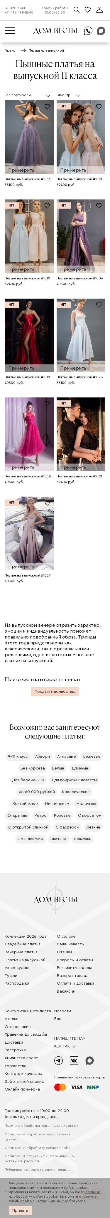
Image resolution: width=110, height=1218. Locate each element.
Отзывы (64, 952)
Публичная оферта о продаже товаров (38, 1169)
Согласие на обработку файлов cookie (38, 1148)
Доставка (14, 1042)
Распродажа (17, 983)
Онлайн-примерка (22, 1089)
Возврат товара (73, 976)
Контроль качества (23, 1074)
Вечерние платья (21, 952)
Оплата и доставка (75, 983)
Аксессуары (17, 968)
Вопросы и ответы (75, 960)
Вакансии (66, 991)
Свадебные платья (22, 944)
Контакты (65, 1046)
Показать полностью (55, 692)
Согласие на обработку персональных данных (37, 1136)
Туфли (11, 976)
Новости (62, 1011)
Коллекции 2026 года (26, 936)
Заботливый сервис (24, 1082)
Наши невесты (70, 944)
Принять (20, 1211)
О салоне (66, 936)
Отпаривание (18, 1027)
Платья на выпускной (25, 960)
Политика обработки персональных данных (41, 1125)
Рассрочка (15, 1050)
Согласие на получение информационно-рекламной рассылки (40, 1158)
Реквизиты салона (74, 968)
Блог (58, 1019)
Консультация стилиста (28, 1011)
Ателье (11, 1019)
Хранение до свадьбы (26, 1034)
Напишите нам (70, 1039)
